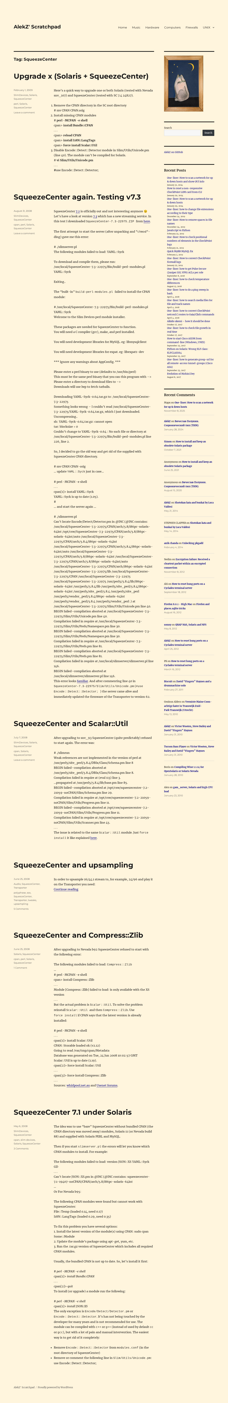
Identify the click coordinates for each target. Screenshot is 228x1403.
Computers (172, 27)
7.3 (95, 216)
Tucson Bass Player (175, 746)
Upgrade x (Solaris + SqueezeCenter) (81, 76)
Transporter (20, 887)
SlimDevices (21, 95)
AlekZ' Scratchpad (37, 27)
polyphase (20, 892)
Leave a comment (24, 112)
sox (29, 892)
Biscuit (168, 681)
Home (122, 27)
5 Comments (21, 908)
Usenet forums (107, 1085)
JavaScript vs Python (178, 230)
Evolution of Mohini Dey (181, 373)
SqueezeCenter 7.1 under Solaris (73, 1112)
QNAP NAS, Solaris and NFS (190, 624)
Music (136, 27)
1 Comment (20, 967)
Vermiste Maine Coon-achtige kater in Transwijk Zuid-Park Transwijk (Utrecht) (188, 706)
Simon (168, 441)
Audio (17, 883)
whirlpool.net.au (78, 1085)
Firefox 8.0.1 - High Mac (178, 604)
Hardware (152, 27)
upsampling (21, 903)
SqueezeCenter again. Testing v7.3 (77, 197)
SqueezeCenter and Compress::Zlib (78, 935)
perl (16, 103)
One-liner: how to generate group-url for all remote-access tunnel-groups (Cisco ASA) (190, 363)
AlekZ (167, 421)
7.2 (78, 211)
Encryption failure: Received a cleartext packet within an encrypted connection (187, 563)
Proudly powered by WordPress (55, 1387)
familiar (82, 681)
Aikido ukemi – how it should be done (188, 321)
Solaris (33, 95)
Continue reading (66, 889)
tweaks (32, 900)
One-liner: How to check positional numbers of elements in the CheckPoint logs (189, 241)
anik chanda (171, 543)
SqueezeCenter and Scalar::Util (71, 723)
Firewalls (192, 27)
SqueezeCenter (23, 98)
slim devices (28, 1139)
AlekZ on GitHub (173, 152)
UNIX (206, 27)
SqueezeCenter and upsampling (73, 865)
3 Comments (21, 1148)
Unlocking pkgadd (192, 543)
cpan (17, 224)
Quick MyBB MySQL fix (180, 251)
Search (168, 127)
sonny (167, 624)
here (147, 221)
